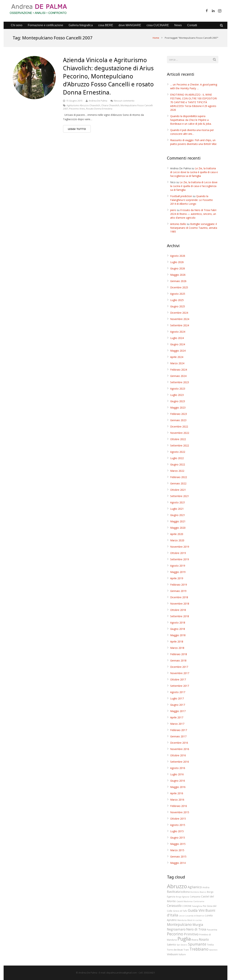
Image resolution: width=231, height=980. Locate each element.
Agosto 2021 (177, 502)
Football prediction (181, 196)
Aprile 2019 (176, 578)
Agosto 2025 (177, 293)
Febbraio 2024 (178, 369)
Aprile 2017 (176, 717)
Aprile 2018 (176, 641)
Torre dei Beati (175, 949)
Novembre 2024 (179, 319)
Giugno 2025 (177, 306)
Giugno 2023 (177, 401)
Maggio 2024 (178, 350)
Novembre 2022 (179, 433)
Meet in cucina (194, 920)
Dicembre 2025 (179, 287)
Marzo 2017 (177, 723)
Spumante (197, 944)
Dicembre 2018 (179, 597)
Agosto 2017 (177, 692)
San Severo (182, 945)
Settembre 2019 (179, 559)
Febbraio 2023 (178, 414)
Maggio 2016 (178, 787)
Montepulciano (179, 924)
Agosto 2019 (177, 565)
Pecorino (175, 933)
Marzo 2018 (177, 648)
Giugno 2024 (177, 344)
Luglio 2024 (177, 338)
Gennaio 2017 (178, 736)
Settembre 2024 (179, 325)
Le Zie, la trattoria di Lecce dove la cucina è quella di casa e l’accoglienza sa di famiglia (194, 172)
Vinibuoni (172, 954)
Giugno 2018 (177, 629)
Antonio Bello (178, 224)
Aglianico (195, 887)
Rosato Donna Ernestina (99, 108)
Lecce (182, 915)
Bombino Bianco (198, 892)
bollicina (185, 891)
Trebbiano (198, 949)
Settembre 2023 (179, 382)
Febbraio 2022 (178, 477)
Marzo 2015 (177, 850)
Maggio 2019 (178, 572)
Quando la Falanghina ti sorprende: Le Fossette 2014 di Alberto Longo (191, 199)
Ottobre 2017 (178, 679)
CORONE (186, 905)
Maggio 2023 (178, 407)
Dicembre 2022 (179, 426)
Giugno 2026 (177, 268)
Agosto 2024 (177, 331)
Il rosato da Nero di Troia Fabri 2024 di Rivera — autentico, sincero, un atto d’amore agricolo (193, 213)
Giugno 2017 (177, 704)
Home (156, 37)
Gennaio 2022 (178, 483)
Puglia (184, 939)
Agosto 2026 (177, 255)
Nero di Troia (196, 929)
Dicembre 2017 (179, 667)
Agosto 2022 (177, 452)
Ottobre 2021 (178, 489)
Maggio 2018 (178, 635)
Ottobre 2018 (178, 610)
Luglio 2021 (177, 508)
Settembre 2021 (179, 496)
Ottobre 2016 (178, 755)
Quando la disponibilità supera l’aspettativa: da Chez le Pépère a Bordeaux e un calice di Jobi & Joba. (191, 119)
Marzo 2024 (177, 363)
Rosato (204, 939)
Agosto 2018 (177, 622)
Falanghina (197, 906)
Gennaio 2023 (178, 420)
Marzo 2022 (177, 470)
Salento (171, 944)
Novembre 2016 (179, 749)
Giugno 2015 (177, 837)
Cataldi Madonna (184, 901)
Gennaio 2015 (178, 856)
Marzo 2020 (177, 540)
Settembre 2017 (179, 685)
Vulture (182, 954)
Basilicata (173, 892)
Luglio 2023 (177, 395)
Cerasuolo (174, 906)
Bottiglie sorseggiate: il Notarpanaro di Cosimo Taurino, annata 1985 (193, 227)
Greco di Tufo (180, 910)
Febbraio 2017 (178, 730)
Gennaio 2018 (178, 660)
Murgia (198, 925)
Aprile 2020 (176, 534)
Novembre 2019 (179, 546)
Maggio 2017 (178, 711)
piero (173, 210)
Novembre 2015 (179, 812)
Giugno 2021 (177, 515)
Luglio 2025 (177, 300)
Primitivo (191, 934)
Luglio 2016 (177, 774)
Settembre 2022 (179, 445)
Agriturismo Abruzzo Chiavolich (83, 105)
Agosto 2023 (177, 388)
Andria (205, 887)
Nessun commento (124, 100)
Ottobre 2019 (178, 553)
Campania (195, 896)
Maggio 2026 (178, 274)
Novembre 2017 (179, 673)
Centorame (198, 901)
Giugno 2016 (177, 780)
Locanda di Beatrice (194, 915)
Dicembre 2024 (179, 312)
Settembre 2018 (179, 616)
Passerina (212, 929)
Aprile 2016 (176, 793)
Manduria (182, 920)
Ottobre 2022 (178, 439)
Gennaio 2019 (178, 591)
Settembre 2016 (179, 761)
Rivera (194, 939)
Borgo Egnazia (182, 896)
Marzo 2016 (177, 799)
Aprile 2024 (176, 357)
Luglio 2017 (177, 698)
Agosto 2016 (177, 768)
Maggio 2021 (178, 521)
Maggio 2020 (178, 527)
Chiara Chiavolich (110, 105)
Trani (186, 949)
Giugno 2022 (177, 464)
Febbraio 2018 (178, 654)
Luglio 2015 (177, 831)
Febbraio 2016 (178, 806)
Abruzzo (177, 886)
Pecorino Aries (77, 108)
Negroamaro (176, 929)
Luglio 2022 (177, 458)
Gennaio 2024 (178, 376)
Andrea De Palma (98, 100)
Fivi (204, 906)
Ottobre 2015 (178, 818)
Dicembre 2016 (179, 742)
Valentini (213, 950)
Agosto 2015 (177, 825)
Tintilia (210, 944)
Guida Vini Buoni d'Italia (191, 912)
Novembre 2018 (179, 603)
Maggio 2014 (178, 863)
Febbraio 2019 (178, 584)
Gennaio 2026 (178, 281)
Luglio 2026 (177, 262)
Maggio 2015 (178, 844)
